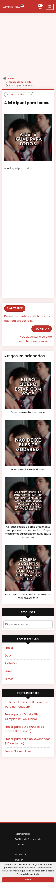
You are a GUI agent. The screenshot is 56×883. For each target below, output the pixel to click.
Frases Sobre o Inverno (20, 751)
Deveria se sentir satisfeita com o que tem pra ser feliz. (27, 318)
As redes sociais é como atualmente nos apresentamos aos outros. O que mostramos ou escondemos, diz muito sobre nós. (28, 532)
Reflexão (10, 663)
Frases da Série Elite (20, 82)
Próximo (40, 329)
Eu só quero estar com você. (28, 412)
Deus (8, 655)
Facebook (20, 854)
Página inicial (22, 833)
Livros (8, 671)
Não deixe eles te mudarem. (28, 469)
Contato (20, 844)
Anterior (16, 308)
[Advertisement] (28, 46)
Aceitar (28, 879)
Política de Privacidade (28, 839)
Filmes (9, 679)
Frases (9, 648)
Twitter (19, 859)
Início (10, 78)
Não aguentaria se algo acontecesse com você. (35, 339)
